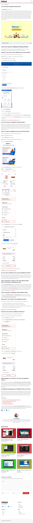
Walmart (6, 58)
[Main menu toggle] (31, 1)
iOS (10, 135)
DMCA (19, 511)
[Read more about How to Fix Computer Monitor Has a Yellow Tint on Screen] (8, 448)
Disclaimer (20, 512)
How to (3, 511)
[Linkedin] (6, 410)
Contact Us (20, 505)
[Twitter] (4, 410)
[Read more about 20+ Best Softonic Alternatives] (24, 433)
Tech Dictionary (6, 4)
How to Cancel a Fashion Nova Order (10, 270)
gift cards (17, 289)
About (19, 504)
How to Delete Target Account (7, 402)
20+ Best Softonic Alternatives (23, 439)
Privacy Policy (20, 507)
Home (2, 4)
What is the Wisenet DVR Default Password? (9, 401)
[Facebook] (2, 410)
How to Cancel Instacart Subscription (10, 309)
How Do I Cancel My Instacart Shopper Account (12, 120)
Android (7, 135)
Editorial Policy (20, 506)
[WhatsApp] (9, 410)
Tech (3, 515)
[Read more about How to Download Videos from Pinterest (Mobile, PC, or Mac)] (8, 433)
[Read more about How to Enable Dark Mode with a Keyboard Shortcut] (24, 448)
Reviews (3, 512)
